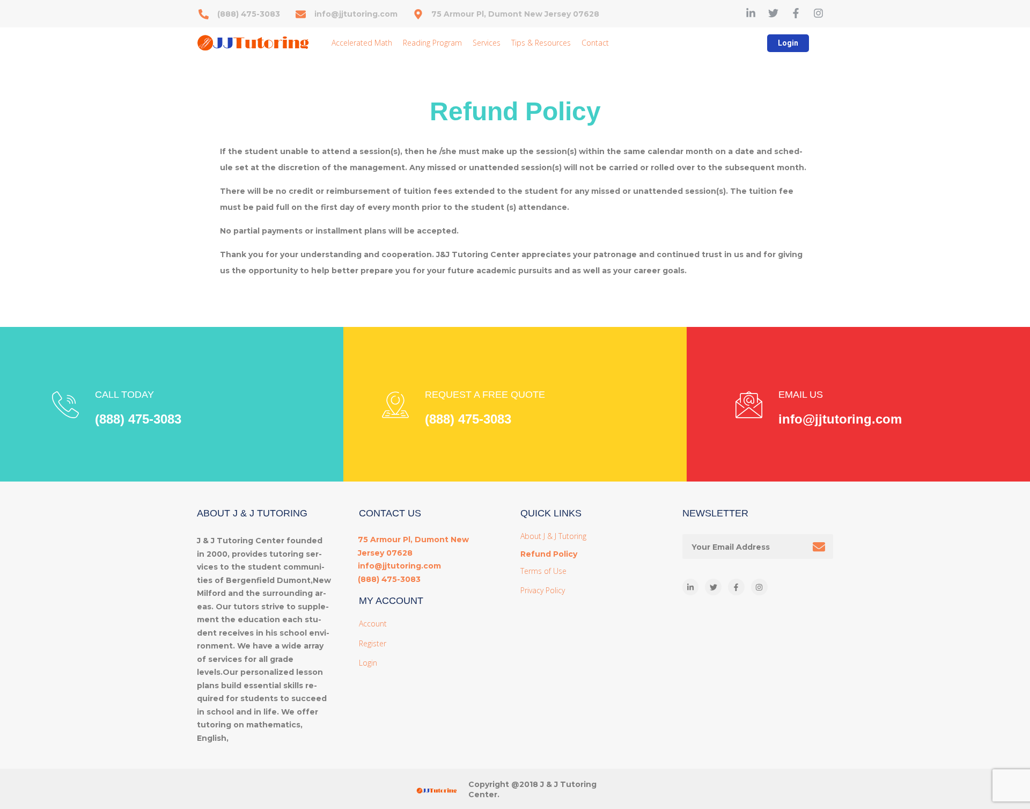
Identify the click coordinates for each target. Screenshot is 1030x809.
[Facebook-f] (796, 13)
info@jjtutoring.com (840, 419)
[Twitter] (773, 13)
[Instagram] (818, 13)
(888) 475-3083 (138, 419)
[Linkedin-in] (751, 13)
